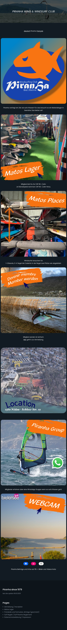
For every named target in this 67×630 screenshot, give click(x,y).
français (40, 31)
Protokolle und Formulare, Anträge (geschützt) (21, 612)
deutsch (27, 31)
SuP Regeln (8, 615)
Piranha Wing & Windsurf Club (33, 11)
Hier (24, 340)
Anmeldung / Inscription (13, 607)
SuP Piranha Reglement (23, 615)
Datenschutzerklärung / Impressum (17, 617)
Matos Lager (9, 609)
